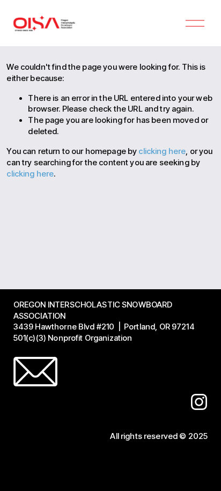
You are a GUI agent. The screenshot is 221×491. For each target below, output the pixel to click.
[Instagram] (199, 402)
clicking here (162, 151)
